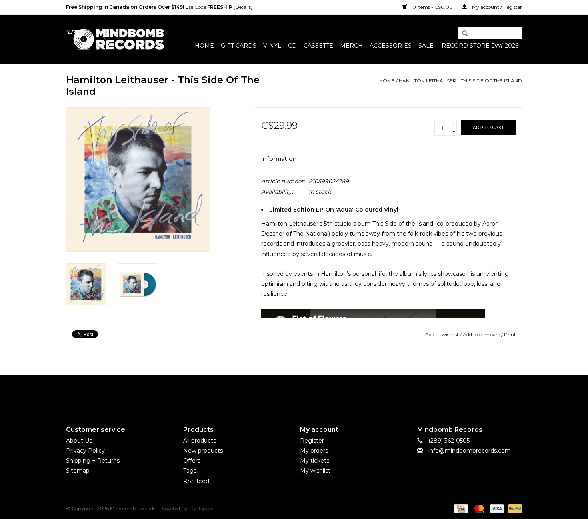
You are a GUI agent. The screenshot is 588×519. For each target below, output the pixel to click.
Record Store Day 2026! (481, 45)
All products (199, 440)
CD (292, 45)
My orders (314, 450)
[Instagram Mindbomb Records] (308, 393)
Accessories (391, 45)
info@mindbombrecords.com (469, 450)
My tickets (314, 460)
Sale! (426, 45)
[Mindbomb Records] (115, 39)
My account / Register (496, 7)
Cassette (318, 45)
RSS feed (196, 481)
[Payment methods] (460, 508)
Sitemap (78, 470)
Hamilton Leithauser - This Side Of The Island (460, 81)
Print (510, 334)
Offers (191, 460)
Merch (351, 45)
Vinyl (272, 45)
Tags (189, 470)
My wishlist (315, 470)
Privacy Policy (85, 450)
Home (204, 45)
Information (279, 158)
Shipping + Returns (93, 460)
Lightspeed (201, 508)
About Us (79, 440)
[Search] (462, 33)
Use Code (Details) (159, 7)
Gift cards (238, 45)
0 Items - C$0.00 (432, 7)
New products (203, 450)
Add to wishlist (442, 334)
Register (312, 440)
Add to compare (482, 334)
